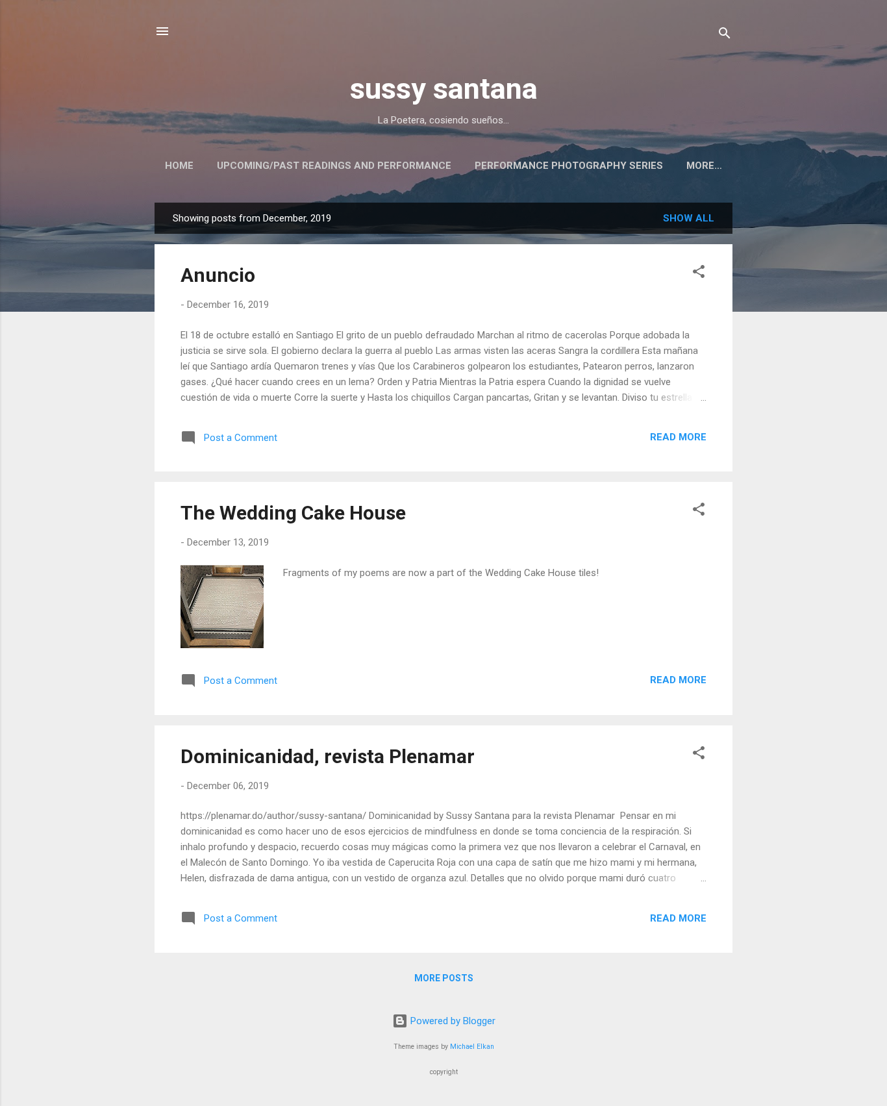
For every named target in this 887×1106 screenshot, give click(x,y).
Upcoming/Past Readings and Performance (334, 165)
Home (179, 165)
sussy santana (444, 88)
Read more (678, 437)
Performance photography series (569, 165)
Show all (688, 218)
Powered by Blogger (451, 1021)
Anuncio (218, 275)
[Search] (724, 35)
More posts (443, 978)
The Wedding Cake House (293, 512)
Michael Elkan (472, 1046)
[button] (698, 274)
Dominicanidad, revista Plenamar (328, 756)
